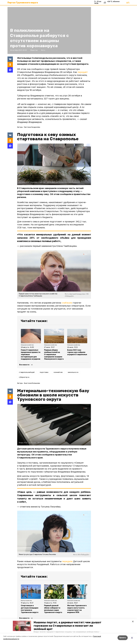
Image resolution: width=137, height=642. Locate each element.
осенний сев (58, 372)
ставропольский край (26, 372)
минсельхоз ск (73, 372)
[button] (22, 626)
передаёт (83, 72)
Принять (122, 638)
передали (67, 561)
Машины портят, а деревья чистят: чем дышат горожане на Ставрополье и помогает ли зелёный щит (67, 626)
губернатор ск (24, 377)
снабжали (67, 302)
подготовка (44, 372)
